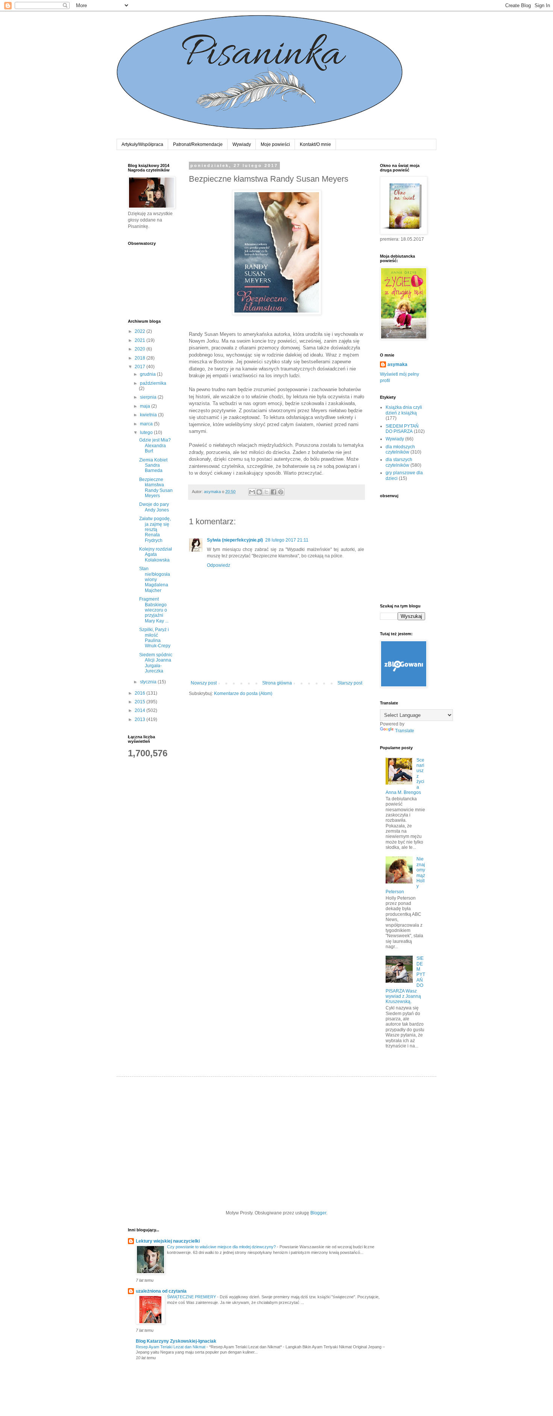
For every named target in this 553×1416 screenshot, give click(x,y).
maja (145, 406)
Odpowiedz (218, 565)
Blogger (318, 1213)
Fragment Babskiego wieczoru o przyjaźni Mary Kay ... (154, 610)
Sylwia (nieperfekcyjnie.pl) (235, 540)
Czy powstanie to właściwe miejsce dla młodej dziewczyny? (222, 1247)
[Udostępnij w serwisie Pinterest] (280, 492)
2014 (140, 710)
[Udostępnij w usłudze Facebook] (273, 492)
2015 (140, 701)
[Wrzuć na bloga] (259, 492)
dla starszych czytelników (399, 462)
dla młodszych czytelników (400, 449)
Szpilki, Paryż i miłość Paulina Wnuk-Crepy (154, 637)
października (153, 383)
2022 (140, 331)
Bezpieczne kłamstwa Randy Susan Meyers (156, 487)
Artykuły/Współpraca (142, 144)
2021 (140, 340)
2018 (140, 358)
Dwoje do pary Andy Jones (154, 507)
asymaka (397, 364)
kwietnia (149, 414)
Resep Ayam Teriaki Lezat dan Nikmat (171, 1347)
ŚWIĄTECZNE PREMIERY (192, 1297)
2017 (140, 366)
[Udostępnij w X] (266, 492)
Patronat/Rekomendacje (198, 144)
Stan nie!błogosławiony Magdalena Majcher (154, 579)
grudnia (148, 374)
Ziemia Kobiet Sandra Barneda (153, 465)
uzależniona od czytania (161, 1291)
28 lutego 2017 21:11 (286, 540)
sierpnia (149, 397)
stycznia (149, 681)
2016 (140, 693)
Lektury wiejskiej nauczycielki (168, 1241)
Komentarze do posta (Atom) (243, 693)
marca (147, 423)
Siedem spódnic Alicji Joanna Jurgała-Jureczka (155, 663)
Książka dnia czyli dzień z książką (404, 410)
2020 (140, 349)
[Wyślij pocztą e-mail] (252, 492)
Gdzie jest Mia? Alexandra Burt (155, 445)
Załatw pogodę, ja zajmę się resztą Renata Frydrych (155, 529)
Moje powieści (275, 144)
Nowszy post (204, 683)
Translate (404, 730)
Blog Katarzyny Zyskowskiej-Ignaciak (176, 1341)
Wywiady (241, 144)
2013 (140, 719)
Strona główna (277, 683)
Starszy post (349, 683)
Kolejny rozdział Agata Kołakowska (155, 554)
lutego (147, 432)
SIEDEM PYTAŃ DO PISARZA (402, 428)
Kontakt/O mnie (315, 144)
